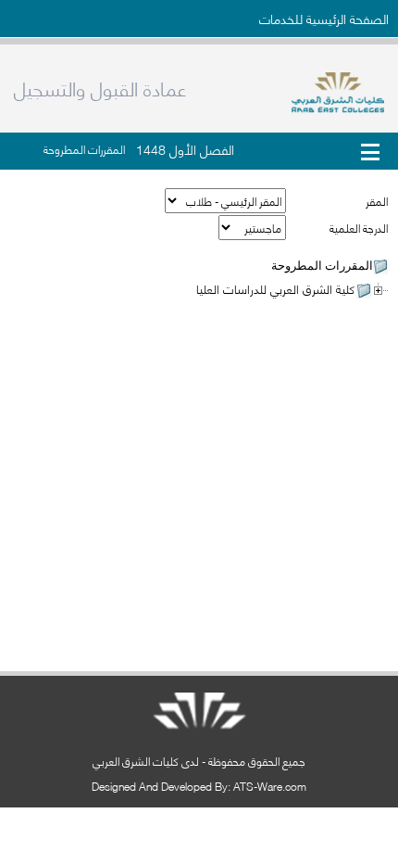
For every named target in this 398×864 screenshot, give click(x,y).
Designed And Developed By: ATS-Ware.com (199, 785)
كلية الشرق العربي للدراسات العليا (275, 287)
